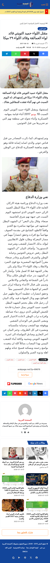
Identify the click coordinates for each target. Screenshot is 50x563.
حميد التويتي (21, 359)
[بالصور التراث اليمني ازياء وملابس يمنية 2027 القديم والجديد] (13, 505)
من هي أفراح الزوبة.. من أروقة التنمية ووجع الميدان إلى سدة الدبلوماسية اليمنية (13, 464)
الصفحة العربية (39, 43)
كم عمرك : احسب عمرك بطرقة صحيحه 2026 (28, 12)
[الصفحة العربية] (25, 4)
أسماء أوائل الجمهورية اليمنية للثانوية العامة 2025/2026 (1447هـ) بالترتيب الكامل (38, 490)
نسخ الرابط (25, 375)
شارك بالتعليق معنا (25, 532)
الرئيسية (43, 23)
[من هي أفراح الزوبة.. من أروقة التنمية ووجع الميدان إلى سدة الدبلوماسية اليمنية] (13, 453)
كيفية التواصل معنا (32, 548)
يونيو (33, 114)
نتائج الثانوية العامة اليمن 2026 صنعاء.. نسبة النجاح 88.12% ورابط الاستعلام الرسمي (13, 490)
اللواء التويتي (32, 359)
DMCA (25, 551)
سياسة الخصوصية (19, 548)
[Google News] (35, 383)
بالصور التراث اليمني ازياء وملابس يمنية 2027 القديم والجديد (15, 516)
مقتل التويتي (10, 359)
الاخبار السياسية (33, 23)
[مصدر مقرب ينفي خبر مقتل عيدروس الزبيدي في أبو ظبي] (37, 453)
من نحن (42, 548)
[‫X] (21, 432)
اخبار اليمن (23, 23)
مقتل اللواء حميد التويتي (39, 363)
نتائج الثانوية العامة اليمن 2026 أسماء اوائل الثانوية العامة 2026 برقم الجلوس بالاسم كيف (37, 517)
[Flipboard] (14, 384)
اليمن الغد (8, 548)
